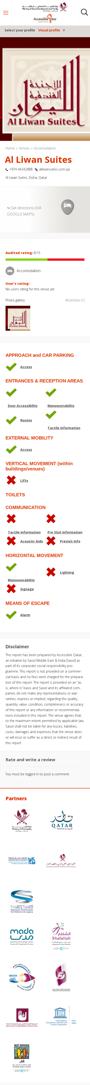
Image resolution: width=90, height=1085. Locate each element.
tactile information (64, 428)
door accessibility (23, 405)
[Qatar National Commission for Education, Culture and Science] (61, 861)
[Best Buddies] (22, 1059)
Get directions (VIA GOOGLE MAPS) (24, 211)
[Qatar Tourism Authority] (61, 821)
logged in (32, 774)
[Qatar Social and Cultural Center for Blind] (22, 977)
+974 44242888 (21, 169)
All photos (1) (74, 300)
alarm (25, 615)
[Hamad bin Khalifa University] (22, 861)
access (26, 367)
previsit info (70, 541)
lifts (24, 480)
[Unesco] (61, 1018)
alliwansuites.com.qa (54, 169)
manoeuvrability (61, 405)
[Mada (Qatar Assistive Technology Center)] (22, 937)
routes (26, 420)
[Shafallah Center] (61, 937)
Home (10, 148)
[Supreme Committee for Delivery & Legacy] (22, 902)
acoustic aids (31, 541)
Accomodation (45, 148)
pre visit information (65, 532)
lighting (67, 572)
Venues (24, 148)
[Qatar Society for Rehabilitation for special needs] (22, 1018)
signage (27, 589)
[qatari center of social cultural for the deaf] (61, 977)
